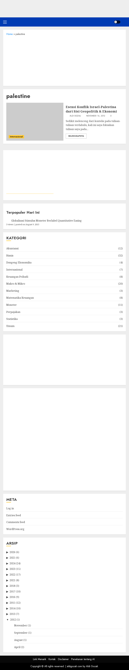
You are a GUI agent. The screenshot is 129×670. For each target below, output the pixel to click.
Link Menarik (39, 659)
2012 (13, 619)
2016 (12, 597)
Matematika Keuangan (20, 297)
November (20, 625)
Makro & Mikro (15, 283)
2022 (12, 574)
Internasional (16, 136)
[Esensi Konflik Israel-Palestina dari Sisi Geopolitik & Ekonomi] (34, 122)
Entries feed (13, 515)
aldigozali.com (74, 666)
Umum (10, 326)
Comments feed (15, 522)
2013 (12, 614)
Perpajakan (13, 312)
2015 (12, 602)
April (17, 647)
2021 (12, 580)
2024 (12, 563)
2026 (12, 552)
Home (9, 34)
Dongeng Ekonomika (18, 262)
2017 (12, 591)
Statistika (12, 319)
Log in (10, 508)
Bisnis (9, 255)
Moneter (11, 305)
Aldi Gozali (75, 116)
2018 (12, 586)
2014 (12, 608)
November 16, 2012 (95, 116)
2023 (12, 569)
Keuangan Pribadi (17, 276)
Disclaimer (63, 659)
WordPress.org (15, 529)
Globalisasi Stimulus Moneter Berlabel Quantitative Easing (46, 220)
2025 (12, 557)
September (21, 632)
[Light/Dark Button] (117, 22)
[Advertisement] (64, 60)
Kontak (52, 659)
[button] (5, 22)
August (18, 640)
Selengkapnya (76, 136)
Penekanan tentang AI (83, 659)
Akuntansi (12, 248)
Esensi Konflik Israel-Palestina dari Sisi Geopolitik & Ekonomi (91, 109)
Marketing (12, 290)
